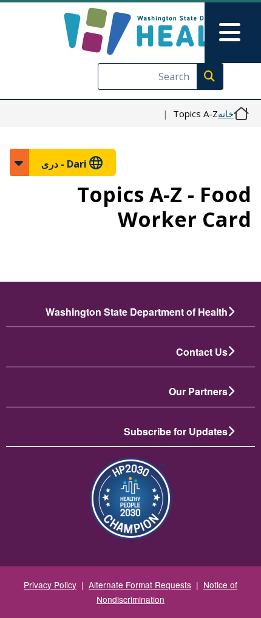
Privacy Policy (50, 585)
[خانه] (156, 31)
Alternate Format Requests (140, 585)
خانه (226, 113)
